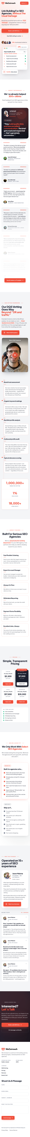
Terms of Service (13, 1130)
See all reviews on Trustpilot (14, 280)
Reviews (4, 1073)
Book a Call (8, 684)
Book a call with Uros (14, 30)
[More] (26, 917)
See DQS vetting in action (14, 36)
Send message (7, 1117)
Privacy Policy (5, 1130)
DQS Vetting (5, 1068)
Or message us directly (15, 1030)
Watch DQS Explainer (12, 332)
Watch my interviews (13, 904)
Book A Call (4, 1075)
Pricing (3, 1070)
